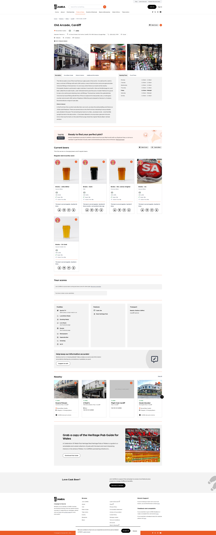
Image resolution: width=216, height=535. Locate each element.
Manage (135, 530)
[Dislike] (69, 210)
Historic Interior (80, 75)
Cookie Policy (113, 514)
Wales (67, 18)
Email (124, 34)
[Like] (59, 210)
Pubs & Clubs (85, 509)
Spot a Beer (157, 147)
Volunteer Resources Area (154, 1)
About (83, 504)
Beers (83, 520)
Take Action (85, 512)
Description (58, 75)
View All (160, 376)
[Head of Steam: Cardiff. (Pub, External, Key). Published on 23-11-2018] (66, 398)
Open (77, 30)
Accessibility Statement (116, 509)
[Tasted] (73, 210)
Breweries (84, 517)
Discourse (112, 522)
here (158, 503)
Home (55, 18)
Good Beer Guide (68, 75)
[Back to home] (59, 6)
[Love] (64, 210)
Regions (61, 18)
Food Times (133, 75)
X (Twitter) (67, 37)
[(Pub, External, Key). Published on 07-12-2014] (94, 398)
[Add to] (161, 25)
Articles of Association (116, 512)
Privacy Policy (113, 506)
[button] (162, 397)
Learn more (86, 532)
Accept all (126, 531)
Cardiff (72, 18)
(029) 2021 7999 (114, 34)
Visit (83, 506)
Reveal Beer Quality (61, 30)
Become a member (96, 286)
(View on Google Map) (99, 34)
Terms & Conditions (115, 520)
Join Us (152, 7)
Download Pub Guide (71, 455)
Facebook (77, 37)
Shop (136, 1)
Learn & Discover (143, 1)
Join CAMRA (85, 501)
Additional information (93, 75)
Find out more (120, 139)
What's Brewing (114, 525)
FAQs (59, 512)
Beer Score (155, 25)
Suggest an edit (63, 363)
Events (84, 514)
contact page (67, 512)
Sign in (160, 7)
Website (58, 37)
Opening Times (123, 75)
